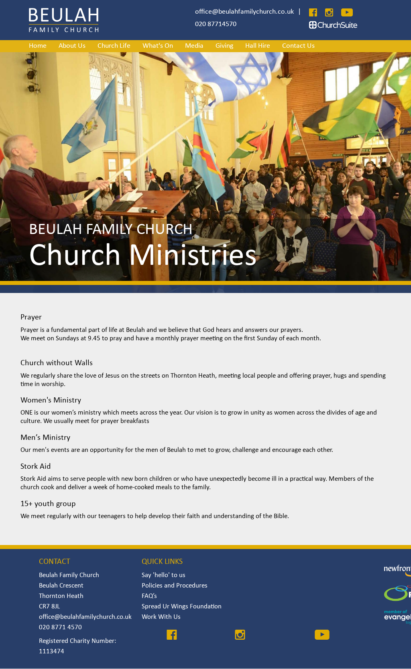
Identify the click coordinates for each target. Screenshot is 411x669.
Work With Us (161, 617)
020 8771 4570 (60, 627)
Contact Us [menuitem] (298, 46)
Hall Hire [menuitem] (257, 46)
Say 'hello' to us (163, 575)
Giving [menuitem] (224, 46)
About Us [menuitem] (72, 46)
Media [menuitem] (194, 46)
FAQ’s (149, 596)
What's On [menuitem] (157, 46)
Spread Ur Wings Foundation (182, 606)
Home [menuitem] (38, 46)
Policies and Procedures (175, 585)
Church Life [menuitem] (114, 46)
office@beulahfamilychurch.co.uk (244, 12)
